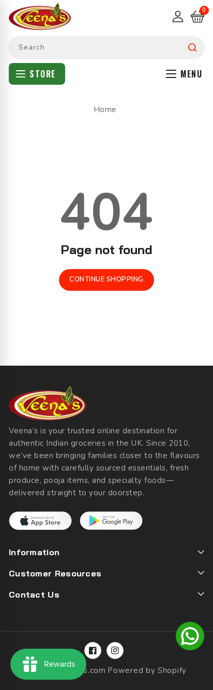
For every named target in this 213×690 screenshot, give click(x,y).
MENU (191, 74)
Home (105, 109)
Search (192, 48)
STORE (42, 74)
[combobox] (106, 47)
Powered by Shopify (147, 670)
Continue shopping (106, 279)
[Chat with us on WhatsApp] (190, 638)
